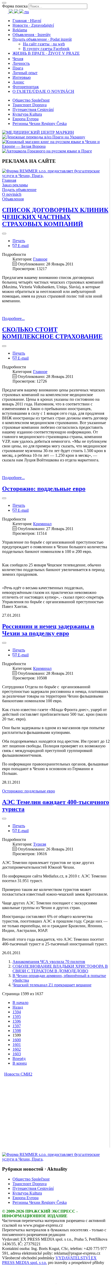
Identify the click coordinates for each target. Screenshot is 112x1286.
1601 (17, 1044)
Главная (9, 180)
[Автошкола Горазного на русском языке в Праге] (47, 151)
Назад (18, 1007)
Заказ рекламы (15, 185)
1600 (17, 1040)
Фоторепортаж (26, 87)
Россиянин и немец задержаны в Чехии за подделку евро (48, 630)
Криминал (42, 524)
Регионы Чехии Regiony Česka (40, 123)
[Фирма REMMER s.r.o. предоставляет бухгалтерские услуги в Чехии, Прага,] (56, 175)
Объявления (13, 199)
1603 (17, 1054)
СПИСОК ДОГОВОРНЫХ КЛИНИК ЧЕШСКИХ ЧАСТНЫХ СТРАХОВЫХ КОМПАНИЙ (55, 217)
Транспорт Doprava (30, 105)
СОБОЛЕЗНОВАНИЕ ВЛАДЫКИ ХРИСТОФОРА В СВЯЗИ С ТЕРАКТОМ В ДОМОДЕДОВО (60, 968)
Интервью (22, 77)
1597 (17, 1026)
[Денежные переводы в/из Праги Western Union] (43, 137)
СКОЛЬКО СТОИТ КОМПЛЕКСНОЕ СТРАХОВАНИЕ (52, 333)
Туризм (39, 844)
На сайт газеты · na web (44, 44)
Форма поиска (15, 6)
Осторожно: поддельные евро (43, 488)
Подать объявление (19, 189)
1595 (17, 1016)
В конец (20, 1063)
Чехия (18, 59)
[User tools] (4, 233)
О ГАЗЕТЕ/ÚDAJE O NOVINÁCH (43, 91)
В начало (20, 1002)
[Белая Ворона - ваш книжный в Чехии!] (56, 146)
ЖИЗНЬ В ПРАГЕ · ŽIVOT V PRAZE (46, 53)
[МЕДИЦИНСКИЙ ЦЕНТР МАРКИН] (38, 132)
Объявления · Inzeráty (32, 34)
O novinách (11, 194)
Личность (21, 63)
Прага (18, 68)
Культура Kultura (27, 114)
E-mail (23, 245)
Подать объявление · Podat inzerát (42, 39)
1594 (17, 1012)
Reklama (20, 30)
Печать (19, 240)
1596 (17, 1021)
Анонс (18, 82)
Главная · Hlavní (27, 20)
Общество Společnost (31, 100)
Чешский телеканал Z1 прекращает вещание (52, 985)
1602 (17, 1049)
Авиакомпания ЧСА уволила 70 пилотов (49, 961)
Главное (40, 259)
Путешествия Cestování (33, 109)
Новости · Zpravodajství (33, 25)
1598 (17, 1030)
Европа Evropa (26, 119)
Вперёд (19, 1058)
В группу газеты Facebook (46, 48)
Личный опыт (25, 73)
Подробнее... (13, 318)
